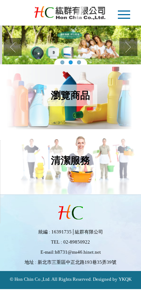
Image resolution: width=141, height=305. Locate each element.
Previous (13, 47)
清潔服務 (70, 160)
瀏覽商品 (70, 95)
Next (128, 47)
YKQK (125, 279)
